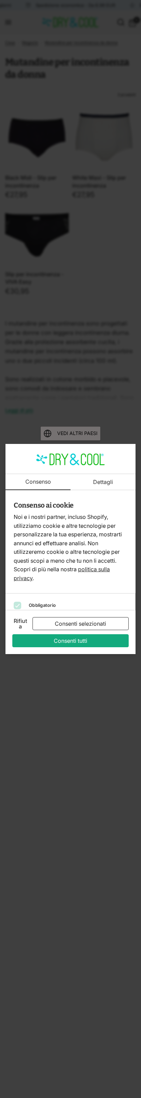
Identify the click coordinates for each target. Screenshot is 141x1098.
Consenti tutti (70, 640)
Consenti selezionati (80, 623)
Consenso (38, 482)
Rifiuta (20, 623)
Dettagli (103, 482)
